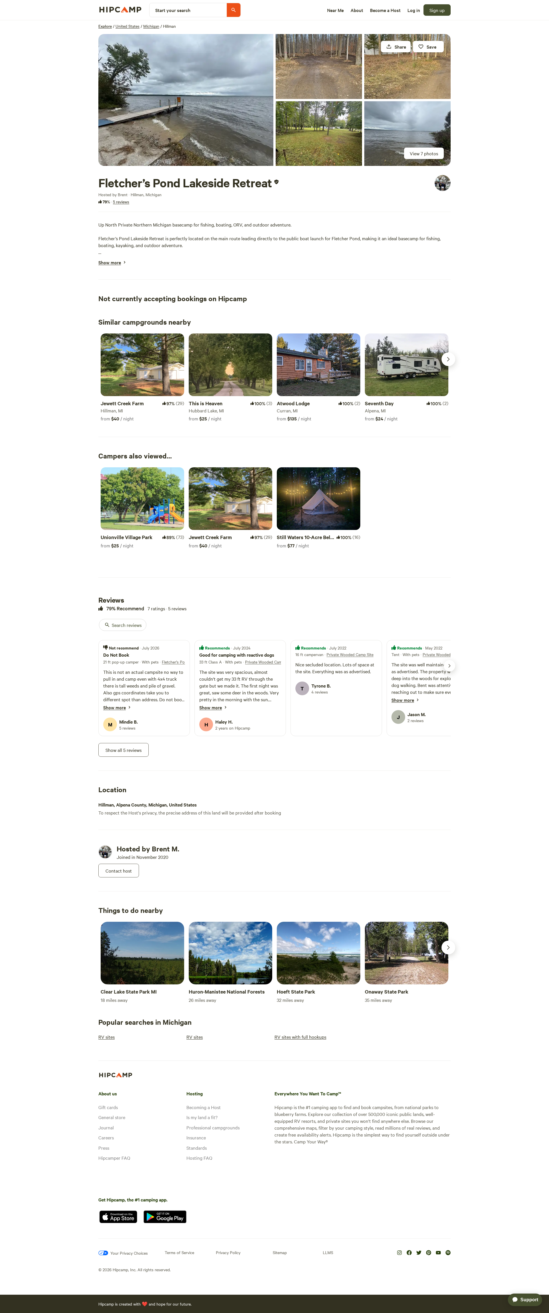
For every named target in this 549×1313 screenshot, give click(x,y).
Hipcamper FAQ (114, 1158)
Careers (106, 1137)
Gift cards (108, 1107)
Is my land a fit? (202, 1117)
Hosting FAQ (199, 1158)
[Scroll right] (448, 359)
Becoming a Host (203, 1107)
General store (111, 1117)
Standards (196, 1148)
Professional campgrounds (213, 1127)
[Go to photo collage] (185, 100)
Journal (106, 1127)
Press (103, 1148)
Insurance (196, 1137)
